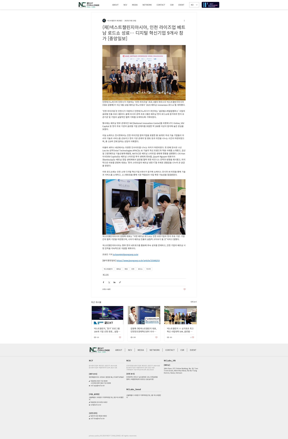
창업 (126, 269)
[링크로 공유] (120, 282)
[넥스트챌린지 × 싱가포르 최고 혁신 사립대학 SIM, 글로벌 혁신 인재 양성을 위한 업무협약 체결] (180, 315)
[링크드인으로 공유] (114, 282)
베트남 (118, 269)
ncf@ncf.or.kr (96, 405)
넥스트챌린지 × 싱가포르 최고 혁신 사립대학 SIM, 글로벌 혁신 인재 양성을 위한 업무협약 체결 (180, 330)
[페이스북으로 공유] (103, 282)
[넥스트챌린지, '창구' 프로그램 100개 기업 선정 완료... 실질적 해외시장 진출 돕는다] (107, 315)
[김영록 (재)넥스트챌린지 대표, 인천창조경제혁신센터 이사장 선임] (144, 315)
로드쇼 (140, 269)
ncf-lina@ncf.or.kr (98, 418)
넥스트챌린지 (108, 269)
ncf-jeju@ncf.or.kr (98, 385)
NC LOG (106, 274)
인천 (132, 269)
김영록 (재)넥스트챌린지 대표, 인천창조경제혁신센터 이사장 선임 (143, 330)
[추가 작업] (184, 20)
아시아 (148, 269)
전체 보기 (194, 302)
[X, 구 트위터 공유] (109, 282)
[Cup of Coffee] (210, 5)
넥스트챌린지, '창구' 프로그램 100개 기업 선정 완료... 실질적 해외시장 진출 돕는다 (107, 330)
